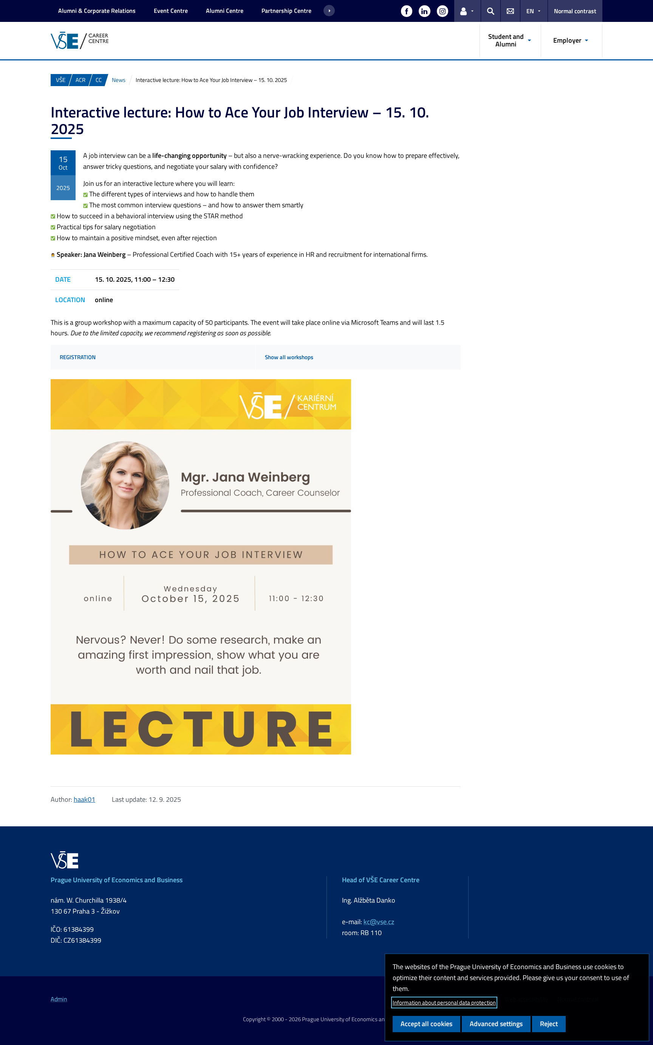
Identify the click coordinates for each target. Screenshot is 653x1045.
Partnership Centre (286, 10)
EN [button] (530, 10)
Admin (59, 998)
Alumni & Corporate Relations (97, 10)
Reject (549, 1024)
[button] (406, 11)
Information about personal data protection (444, 1002)
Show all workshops (289, 357)
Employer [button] (567, 40)
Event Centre (171, 10)
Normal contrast (575, 10)
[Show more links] (329, 11)
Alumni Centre (224, 10)
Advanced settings (496, 1024)
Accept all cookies (426, 1024)
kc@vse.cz (379, 922)
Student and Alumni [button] (506, 40)
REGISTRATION (78, 357)
